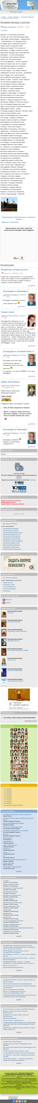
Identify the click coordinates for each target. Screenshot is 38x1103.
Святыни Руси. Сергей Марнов (12, 1041)
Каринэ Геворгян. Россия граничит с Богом (16, 1051)
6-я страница (8, 799)
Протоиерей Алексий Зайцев (11, 539)
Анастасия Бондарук (9, 588)
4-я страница (8, 795)
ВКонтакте (8, 599)
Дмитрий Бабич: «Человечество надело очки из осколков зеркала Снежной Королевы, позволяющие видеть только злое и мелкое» (19, 947)
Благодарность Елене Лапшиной (13, 888)
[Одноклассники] (17, 1101)
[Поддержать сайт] (19, 259)
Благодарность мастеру (10, 891)
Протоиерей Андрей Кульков (11, 534)
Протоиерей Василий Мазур (11, 545)
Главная (3, 17)
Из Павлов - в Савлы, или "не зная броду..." (16, 830)
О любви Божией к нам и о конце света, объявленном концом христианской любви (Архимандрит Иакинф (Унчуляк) (19, 1024)
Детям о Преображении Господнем (13, 823)
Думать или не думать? (10, 965)
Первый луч (6, 848)
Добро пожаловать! (10, 381)
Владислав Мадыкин (27, 17)
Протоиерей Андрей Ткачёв (11, 543)
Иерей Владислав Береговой (12, 549)
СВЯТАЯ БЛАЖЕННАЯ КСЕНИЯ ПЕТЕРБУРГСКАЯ (18, 928)
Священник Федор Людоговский (12, 532)
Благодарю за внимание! (15, 429)
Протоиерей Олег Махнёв (10, 530)
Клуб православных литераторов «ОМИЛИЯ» (15, 1079)
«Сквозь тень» (11, 660)
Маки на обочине (8, 981)
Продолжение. (7, 913)
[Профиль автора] (31, 305)
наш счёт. (19, 478)
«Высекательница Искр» (14, 670)
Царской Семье (7, 841)
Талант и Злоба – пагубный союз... (13, 1020)
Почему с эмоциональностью (12, 924)
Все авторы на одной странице (13, 805)
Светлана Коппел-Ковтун (11, 385)
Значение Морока (8, 899)
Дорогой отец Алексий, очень (12, 895)
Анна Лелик (6, 591)
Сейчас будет (7, 910)
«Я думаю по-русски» (13, 621)
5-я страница (8, 797)
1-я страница (8, 788)
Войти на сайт (19, 514)
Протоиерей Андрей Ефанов (11, 537)
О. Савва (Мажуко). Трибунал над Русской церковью (19, 1053)
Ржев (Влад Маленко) (9, 1018)
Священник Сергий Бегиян (11, 547)
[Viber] (22, 1101)
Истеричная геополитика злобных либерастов (17, 814)
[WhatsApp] (25, 1101)
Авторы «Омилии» (13, 17)
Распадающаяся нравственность (13, 967)
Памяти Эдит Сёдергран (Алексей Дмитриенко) (17, 983)
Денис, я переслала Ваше (11, 884)
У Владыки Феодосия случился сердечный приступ (19, 979)
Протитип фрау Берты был (11, 906)
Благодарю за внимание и (15, 291)
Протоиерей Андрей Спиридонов (13, 541)
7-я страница (8, 801)
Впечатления (7, 917)
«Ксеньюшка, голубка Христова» (17, 631)
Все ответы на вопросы (10, 523)
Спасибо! (6, 881)
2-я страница (8, 791)
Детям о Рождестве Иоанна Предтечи (14, 859)
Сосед (5, 852)
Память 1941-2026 (8, 863)
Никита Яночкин (8, 582)
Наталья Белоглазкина (10, 316)
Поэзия (4, 30)
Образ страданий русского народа (13, 989)
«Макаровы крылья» (13, 640)
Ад (4, 856)
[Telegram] (19, 1101)
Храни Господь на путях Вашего (12, 902)
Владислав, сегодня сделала (14, 269)
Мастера (5, 834)
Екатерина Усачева (9, 584)
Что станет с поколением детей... (13, 827)
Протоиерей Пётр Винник (10, 528)
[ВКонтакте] (14, 1101)
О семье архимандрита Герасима (13, 920)
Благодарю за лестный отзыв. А (18, 351)
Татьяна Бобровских (9, 586)
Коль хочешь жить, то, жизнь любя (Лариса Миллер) (18, 1009)
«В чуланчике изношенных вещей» (17, 650)
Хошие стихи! (7, 311)
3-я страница (8, 793)
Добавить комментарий (10, 222)
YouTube (7, 602)
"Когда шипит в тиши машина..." (12, 866)
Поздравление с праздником (11, 931)
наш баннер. (32, 480)
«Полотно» (10, 612)
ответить (32, 285)
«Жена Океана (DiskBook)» (15, 681)
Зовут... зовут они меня (10, 845)
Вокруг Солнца (7, 838)
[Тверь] (9, 211)
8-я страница (8, 803)
